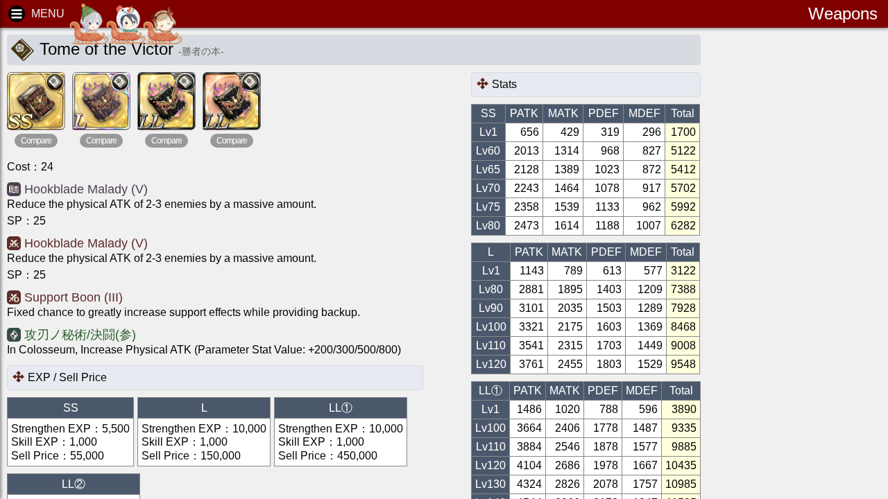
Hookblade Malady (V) (86, 189)
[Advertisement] (818, 249)
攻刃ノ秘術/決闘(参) (80, 335)
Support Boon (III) (73, 297)
